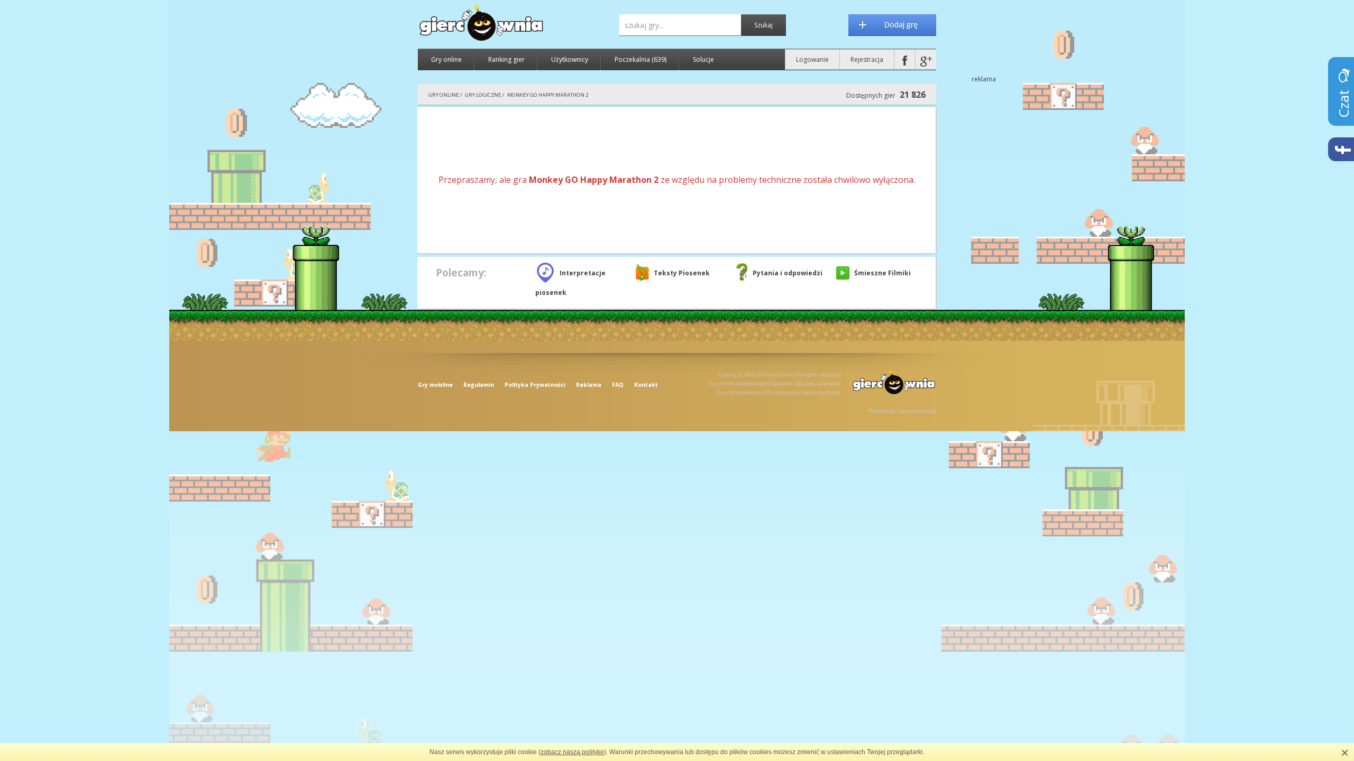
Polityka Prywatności (535, 384)
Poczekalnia (640, 59)
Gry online (446, 59)
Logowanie (812, 59)
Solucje (703, 59)
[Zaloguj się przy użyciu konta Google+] (926, 59)
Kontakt (646, 384)
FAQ (618, 384)
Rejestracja (866, 59)
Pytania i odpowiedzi (787, 272)
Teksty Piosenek (682, 272)
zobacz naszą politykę (572, 752)
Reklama (588, 384)
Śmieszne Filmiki (882, 272)
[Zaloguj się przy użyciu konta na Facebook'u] (904, 59)
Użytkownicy (569, 59)
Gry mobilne (435, 384)
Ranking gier (506, 59)
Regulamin (478, 384)
